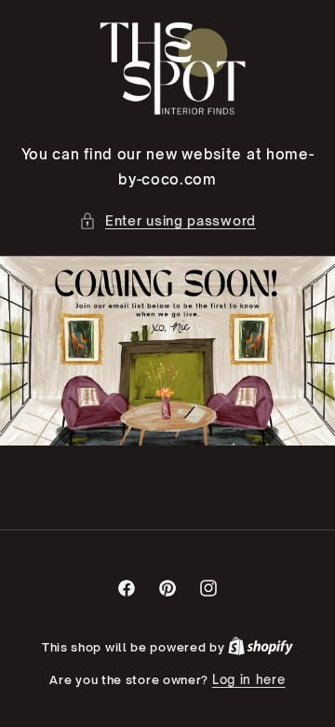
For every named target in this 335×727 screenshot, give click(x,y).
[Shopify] (260, 646)
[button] (167, 220)
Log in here (249, 679)
